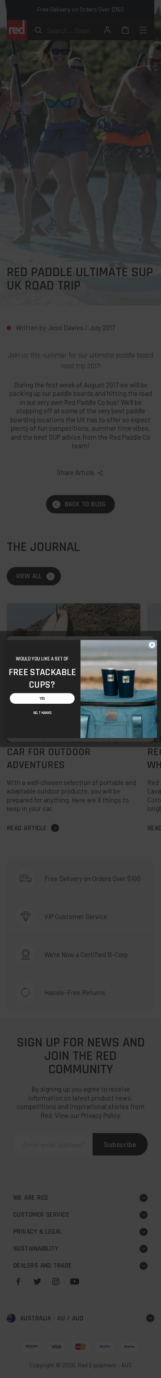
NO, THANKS (42, 712)
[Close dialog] (151, 645)
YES (42, 698)
